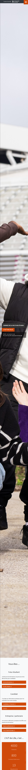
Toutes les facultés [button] (7, 1)
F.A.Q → (5, 708)
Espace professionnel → (9, 726)
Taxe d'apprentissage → (9, 730)
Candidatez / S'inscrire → (9, 704)
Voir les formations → (8, 682)
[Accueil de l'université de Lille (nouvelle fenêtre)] (15, 2)
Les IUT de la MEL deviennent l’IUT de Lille (13, 335)
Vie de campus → (7, 686)
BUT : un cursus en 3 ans (9, 334)
